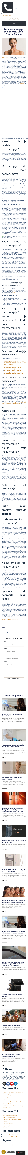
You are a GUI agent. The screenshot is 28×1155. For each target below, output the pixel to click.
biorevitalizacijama (6, 403)
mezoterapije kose (12, 367)
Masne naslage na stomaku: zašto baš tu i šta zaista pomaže (13, 745)
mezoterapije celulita (13, 373)
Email (5, 648)
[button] (14, 23)
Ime (5, 641)
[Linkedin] (18, 19)
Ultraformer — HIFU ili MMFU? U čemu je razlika (12, 715)
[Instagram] (10, 19)
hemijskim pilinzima (19, 402)
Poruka (6, 661)
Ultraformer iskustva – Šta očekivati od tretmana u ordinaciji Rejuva (13, 932)
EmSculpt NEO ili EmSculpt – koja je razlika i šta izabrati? (14, 870)
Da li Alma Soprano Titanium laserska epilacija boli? (11, 1055)
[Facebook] (13, 19)
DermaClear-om (16, 403)
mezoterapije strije (12, 370)
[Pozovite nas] (3, 1152)
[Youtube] (15, 19)
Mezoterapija (5, 57)
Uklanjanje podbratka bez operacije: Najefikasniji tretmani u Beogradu (13, 901)
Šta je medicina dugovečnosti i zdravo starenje (12, 778)
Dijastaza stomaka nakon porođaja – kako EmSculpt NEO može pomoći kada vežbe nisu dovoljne (13, 964)
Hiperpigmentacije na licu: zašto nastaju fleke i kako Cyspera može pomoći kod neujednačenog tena (13, 809)
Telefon (6, 655)
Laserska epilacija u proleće (11, 1025)
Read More (4, 724)
